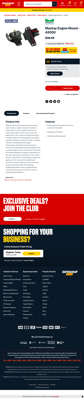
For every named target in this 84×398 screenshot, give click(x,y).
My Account (7, 297)
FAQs (5, 286)
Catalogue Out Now (42, 10)
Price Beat (26, 297)
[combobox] (49, 88)
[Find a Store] (69, 3)
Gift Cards (26, 293)
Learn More (72, 51)
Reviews (26, 113)
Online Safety (8, 283)
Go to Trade (28, 260)
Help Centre (7, 276)
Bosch (45, 300)
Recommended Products (45, 113)
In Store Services (29, 283)
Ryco (44, 311)
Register (31, 253)
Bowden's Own (48, 276)
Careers (26, 311)
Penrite (45, 290)
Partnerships (27, 314)
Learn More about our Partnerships (42, 347)
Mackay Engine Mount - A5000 (58, 15)
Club (24, 286)
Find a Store (27, 279)
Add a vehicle (54, 73)
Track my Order (9, 300)
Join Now (12, 219)
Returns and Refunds (10, 293)
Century (45, 297)
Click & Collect (28, 300)
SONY (45, 307)
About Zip (7, 311)
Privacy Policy (55, 396)
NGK (44, 314)
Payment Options (9, 307)
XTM (44, 293)
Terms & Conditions (43, 385)
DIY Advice (7, 304)
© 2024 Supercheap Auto (42, 387)
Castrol (45, 286)
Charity (25, 318)
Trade (25, 290)
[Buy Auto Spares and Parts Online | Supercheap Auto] (8, 4)
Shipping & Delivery (10, 290)
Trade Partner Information (28, 305)
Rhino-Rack (47, 283)
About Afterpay (8, 314)
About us (26, 276)
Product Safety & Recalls (12, 279)
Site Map (53, 385)
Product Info (11, 113)
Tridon (45, 304)
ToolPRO (46, 279)
